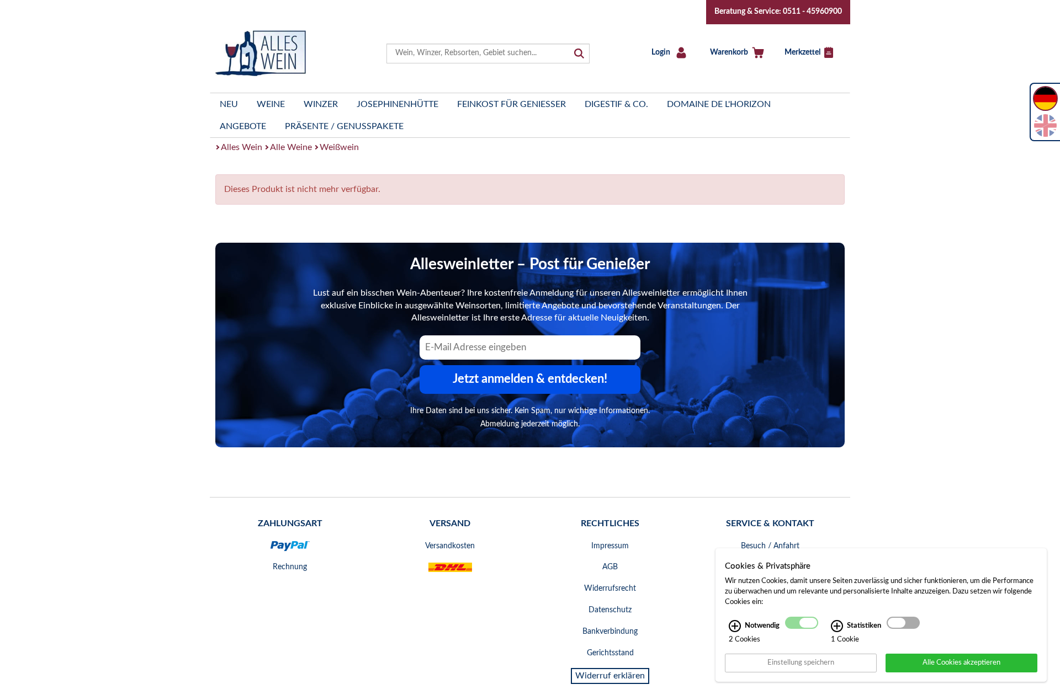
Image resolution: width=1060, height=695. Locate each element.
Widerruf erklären (610, 675)
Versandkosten (450, 546)
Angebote (243, 126)
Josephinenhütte (397, 104)
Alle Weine (291, 147)
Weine (271, 104)
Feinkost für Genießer (511, 104)
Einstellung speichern (800, 662)
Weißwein (339, 147)
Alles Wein (241, 147)
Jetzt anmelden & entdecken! (530, 379)
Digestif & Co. (616, 104)
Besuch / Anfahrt (770, 546)
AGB (610, 567)
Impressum (610, 546)
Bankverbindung (610, 631)
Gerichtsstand (610, 653)
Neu (229, 104)
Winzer (321, 104)
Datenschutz (610, 610)
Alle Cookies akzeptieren (961, 662)
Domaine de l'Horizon (719, 104)
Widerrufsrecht (610, 588)
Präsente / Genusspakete (344, 126)
